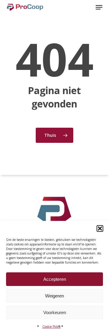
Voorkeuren (54, 312)
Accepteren (54, 279)
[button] (100, 228)
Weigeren (54, 295)
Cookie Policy (51, 326)
